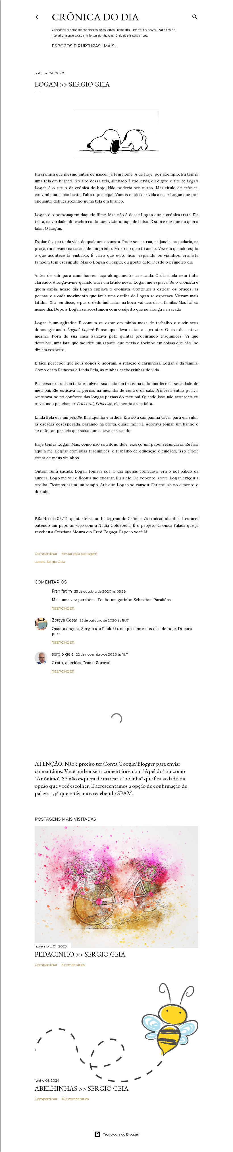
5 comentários (73, 965)
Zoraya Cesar (64, 620)
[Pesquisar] (195, 15)
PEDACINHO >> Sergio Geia (80, 954)
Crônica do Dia (95, 17)
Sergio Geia (56, 561)
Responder (63, 608)
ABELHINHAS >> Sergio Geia (81, 1088)
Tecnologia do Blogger (121, 1134)
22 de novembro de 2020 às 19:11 (102, 654)
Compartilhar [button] (46, 553)
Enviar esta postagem (79, 553)
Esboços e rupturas (76, 46)
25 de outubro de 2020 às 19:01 (105, 620)
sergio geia (63, 654)
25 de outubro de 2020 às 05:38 (100, 591)
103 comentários (75, 1099)
